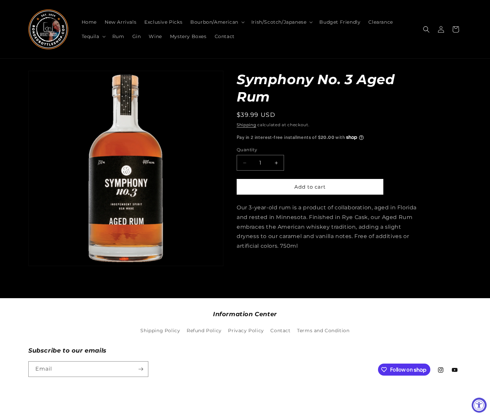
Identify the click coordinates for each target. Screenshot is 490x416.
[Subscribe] (140, 369)
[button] (216, 22)
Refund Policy (204, 331)
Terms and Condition (323, 331)
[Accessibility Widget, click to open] (479, 405)
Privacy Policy (246, 331)
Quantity (247, 149)
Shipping (246, 124)
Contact (280, 331)
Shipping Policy (160, 331)
